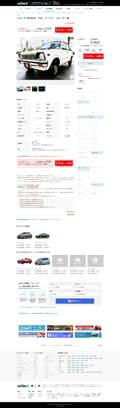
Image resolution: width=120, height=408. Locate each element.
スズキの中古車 (47, 12)
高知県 (82, 369)
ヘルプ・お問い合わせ (52, 397)
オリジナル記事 (88, 8)
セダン (19, 356)
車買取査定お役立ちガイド (52, 313)
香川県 (73, 369)
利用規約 (94, 394)
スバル (35, 370)
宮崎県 (90, 372)
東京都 (69, 358)
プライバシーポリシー (73, 394)
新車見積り (59, 8)
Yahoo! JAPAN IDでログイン (24, 156)
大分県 (86, 372)
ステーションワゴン (22, 363)
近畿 (60, 365)
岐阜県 (73, 363)
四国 (60, 369)
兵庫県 (73, 365)
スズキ (35, 372)
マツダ (35, 367)
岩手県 (77, 356)
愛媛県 (77, 369)
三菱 (35, 365)
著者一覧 (62, 395)
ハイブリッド (20, 365)
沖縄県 (100, 372)
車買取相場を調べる (24, 313)
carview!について (51, 394)
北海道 (69, 356)
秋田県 (86, 356)
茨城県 (87, 358)
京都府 (77, 365)
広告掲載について (77, 395)
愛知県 (69, 363)
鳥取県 (69, 367)
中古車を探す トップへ (45, 345)
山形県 (90, 356)
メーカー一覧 (31, 12)
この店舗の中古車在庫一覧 (90, 70)
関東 (60, 358)
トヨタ (35, 356)
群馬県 (96, 358)
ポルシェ (47, 367)
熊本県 (82, 372)
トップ (20, 8)
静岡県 (77, 363)
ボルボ (46, 377)
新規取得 (93, 2)
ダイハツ (36, 374)
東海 (60, 363)
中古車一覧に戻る (70, 211)
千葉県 (83, 358)
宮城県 (82, 356)
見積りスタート (77, 301)
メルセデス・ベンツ (49, 356)
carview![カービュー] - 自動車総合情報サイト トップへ (66, 345)
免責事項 (99, 394)
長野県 (73, 360)
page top (100, 345)
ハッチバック (20, 360)
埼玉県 (78, 358)
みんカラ (40, 395)
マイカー (99, 8)
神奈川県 (74, 358)
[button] (45, 58)
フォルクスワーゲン (49, 360)
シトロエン (47, 372)
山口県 (86, 367)
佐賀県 (73, 372)
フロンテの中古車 (55, 12)
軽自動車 (19, 374)
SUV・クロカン (21, 367)
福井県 (86, 360)
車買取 (68, 8)
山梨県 (100, 358)
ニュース (77, 8)
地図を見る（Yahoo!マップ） (96, 78)
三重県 (82, 363)
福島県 (95, 356)
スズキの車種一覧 (38, 12)
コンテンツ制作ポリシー (53, 395)
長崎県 (77, 372)
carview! (18, 12)
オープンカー (20, 372)
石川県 (82, 360)
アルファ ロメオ (49, 374)
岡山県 (77, 367)
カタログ (39, 8)
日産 (35, 360)
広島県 (82, 367)
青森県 (73, 356)
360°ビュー (29, 8)
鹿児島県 (95, 372)
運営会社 (59, 394)
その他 (19, 377)
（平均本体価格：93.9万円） (91, 45)
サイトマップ (69, 395)
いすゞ (35, 377)
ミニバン (19, 358)
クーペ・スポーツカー (22, 370)
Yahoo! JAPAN (100, 2)
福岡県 (69, 372)
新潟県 (69, 360)
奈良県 (86, 365)
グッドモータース (82, 66)
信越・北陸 (61, 360)
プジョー (47, 370)
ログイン (89, 2)
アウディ (47, 363)
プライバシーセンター (85, 394)
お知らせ (64, 394)
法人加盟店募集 (87, 395)
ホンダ (35, 363)
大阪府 (69, 365)
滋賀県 (82, 365)
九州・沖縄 (61, 372)
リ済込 (65, 136)
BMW (46, 358)
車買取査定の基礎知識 (37, 313)
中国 (60, 367)
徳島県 (69, 369)
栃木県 (91, 358)
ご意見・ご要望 (95, 395)
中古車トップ (24, 12)
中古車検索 (49, 8)
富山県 (77, 360)
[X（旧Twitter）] (35, 385)
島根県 (73, 367)
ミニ (46, 365)
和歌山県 (91, 365)
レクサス (36, 358)
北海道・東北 (62, 356)
